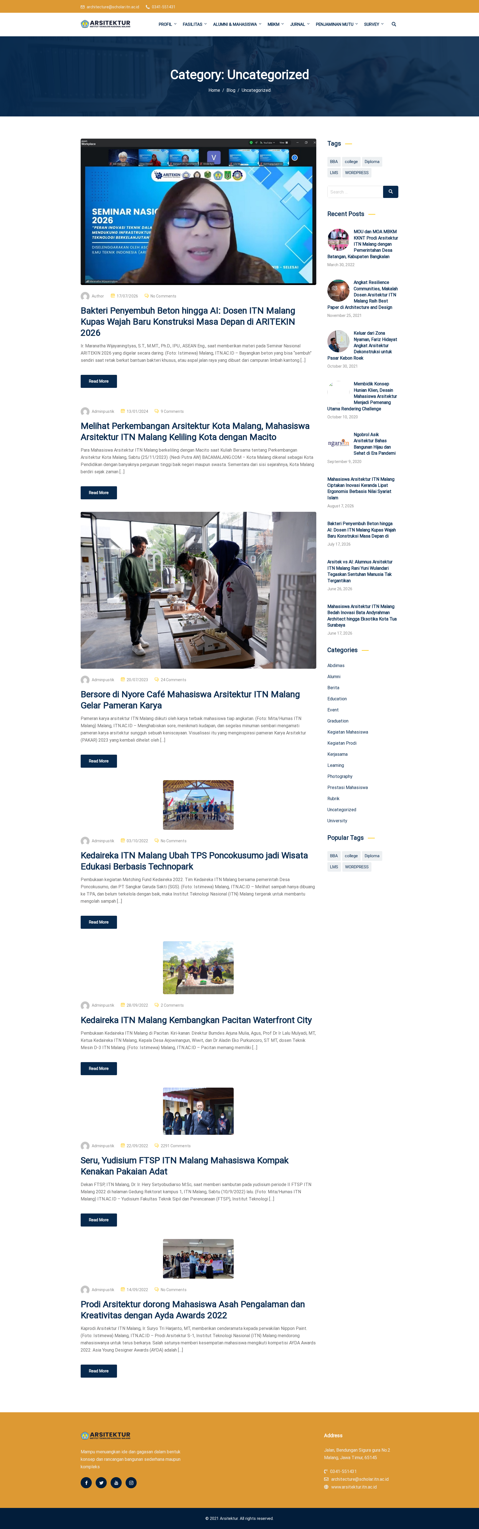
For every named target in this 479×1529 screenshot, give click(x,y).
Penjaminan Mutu (334, 24)
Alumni (333, 676)
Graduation (337, 721)
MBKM (273, 24)
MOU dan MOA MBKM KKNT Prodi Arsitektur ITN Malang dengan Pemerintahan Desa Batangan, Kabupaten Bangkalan (362, 244)
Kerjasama (337, 754)
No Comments (163, 296)
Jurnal (297, 24)
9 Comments (172, 411)
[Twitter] (101, 1482)
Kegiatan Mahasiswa (347, 732)
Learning (335, 765)
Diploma (372, 161)
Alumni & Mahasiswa (235, 24)
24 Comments (173, 680)
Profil (165, 24)
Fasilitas (192, 24)
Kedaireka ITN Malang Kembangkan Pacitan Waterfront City (196, 1020)
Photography (340, 776)
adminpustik (103, 411)
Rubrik (333, 798)
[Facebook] (86, 1482)
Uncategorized (341, 809)
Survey (371, 24)
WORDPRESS (357, 172)
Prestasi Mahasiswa (347, 787)
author (98, 296)
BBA (334, 161)
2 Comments (172, 1005)
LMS (334, 172)
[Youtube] (116, 1482)
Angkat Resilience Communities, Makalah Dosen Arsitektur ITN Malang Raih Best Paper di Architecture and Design (362, 295)
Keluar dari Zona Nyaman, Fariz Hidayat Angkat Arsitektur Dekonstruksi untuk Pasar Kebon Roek (362, 345)
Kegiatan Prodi (341, 743)
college (351, 161)
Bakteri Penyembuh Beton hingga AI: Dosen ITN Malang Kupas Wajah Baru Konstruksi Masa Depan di (361, 530)
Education (337, 698)
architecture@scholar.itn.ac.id (113, 7)
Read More (99, 381)
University (337, 820)
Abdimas (336, 665)
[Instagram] (131, 1482)
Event (333, 710)
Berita (333, 687)
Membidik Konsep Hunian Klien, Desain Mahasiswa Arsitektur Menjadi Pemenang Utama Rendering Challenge (362, 396)
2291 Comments (176, 1146)
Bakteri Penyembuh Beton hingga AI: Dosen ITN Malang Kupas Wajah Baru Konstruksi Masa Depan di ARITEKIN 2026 (188, 321)
